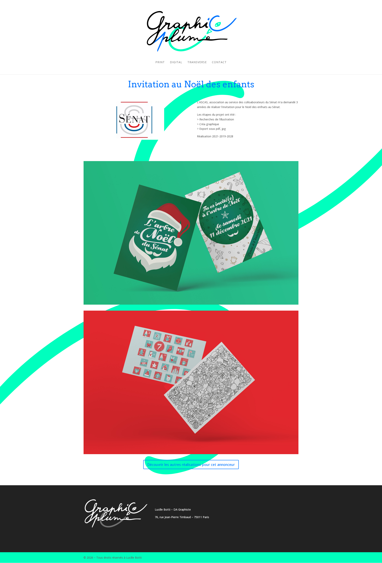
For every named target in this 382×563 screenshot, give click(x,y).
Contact (219, 62)
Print (160, 62)
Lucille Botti (162, 509)
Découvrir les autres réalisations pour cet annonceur (191, 464)
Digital (176, 62)
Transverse (197, 62)
